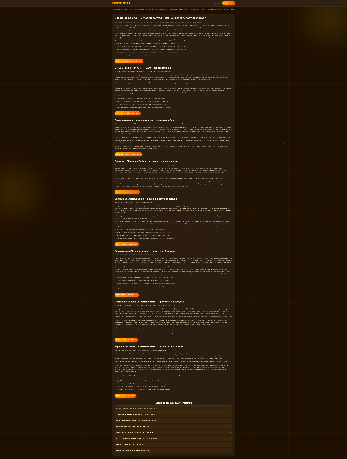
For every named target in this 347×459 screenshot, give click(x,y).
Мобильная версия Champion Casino (218, 9)
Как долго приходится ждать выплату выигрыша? (133, 426)
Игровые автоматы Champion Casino (156, 9)
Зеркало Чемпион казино (120, 9)
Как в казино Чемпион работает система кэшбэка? (133, 450)
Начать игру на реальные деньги (128, 154)
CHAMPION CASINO (121, 3)
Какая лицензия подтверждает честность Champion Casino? (136, 420)
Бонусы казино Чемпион (137, 9)
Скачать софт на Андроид (126, 340)
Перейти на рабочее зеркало (126, 244)
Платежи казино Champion (197, 9)
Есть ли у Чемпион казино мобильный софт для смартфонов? (136, 438)
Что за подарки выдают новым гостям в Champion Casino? (135, 414)
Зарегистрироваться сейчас (126, 295)
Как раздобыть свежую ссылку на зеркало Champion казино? (136, 408)
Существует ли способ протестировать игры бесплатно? (135, 432)
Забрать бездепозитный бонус (127, 113)
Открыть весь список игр (125, 395)
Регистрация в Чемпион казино (179, 9)
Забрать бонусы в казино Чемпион (129, 61)
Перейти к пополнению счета (127, 192)
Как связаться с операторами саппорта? (130, 444)
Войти (217, 3)
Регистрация (228, 3)
